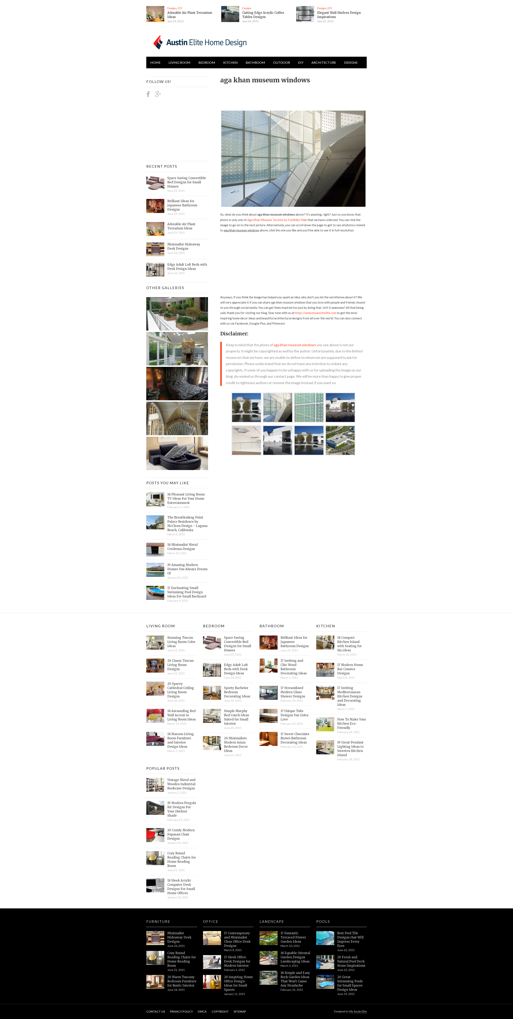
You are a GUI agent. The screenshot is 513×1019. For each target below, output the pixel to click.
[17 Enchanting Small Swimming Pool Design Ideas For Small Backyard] (155, 593)
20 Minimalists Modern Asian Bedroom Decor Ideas (236, 744)
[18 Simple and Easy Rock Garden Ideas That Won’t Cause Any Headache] (269, 978)
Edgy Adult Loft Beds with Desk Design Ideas (187, 267)
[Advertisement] (293, 95)
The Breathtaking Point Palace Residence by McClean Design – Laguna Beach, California (187, 524)
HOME (155, 62)
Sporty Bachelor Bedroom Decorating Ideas (237, 692)
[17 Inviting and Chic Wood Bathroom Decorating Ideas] (269, 666)
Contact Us (155, 1011)
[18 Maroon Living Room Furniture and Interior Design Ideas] (155, 739)
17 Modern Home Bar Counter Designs (350, 669)
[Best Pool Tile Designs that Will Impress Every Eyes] (325, 938)
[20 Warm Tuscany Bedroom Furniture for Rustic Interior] (155, 982)
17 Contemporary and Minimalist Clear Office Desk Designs (237, 939)
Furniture (158, 921)
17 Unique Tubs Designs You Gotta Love (294, 715)
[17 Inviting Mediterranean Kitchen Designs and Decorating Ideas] (325, 693)
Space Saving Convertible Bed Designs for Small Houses (186, 182)
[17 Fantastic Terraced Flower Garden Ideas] (269, 938)
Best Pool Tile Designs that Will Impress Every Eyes (350, 939)
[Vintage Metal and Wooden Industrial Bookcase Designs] (155, 785)
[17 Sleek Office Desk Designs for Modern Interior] (212, 962)
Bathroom (255, 62)
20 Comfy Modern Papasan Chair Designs (181, 834)
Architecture (323, 62)
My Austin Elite (358, 1011)
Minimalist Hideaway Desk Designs (183, 246)
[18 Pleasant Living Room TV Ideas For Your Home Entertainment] (155, 499)
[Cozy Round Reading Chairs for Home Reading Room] (155, 858)
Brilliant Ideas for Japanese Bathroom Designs (182, 205)
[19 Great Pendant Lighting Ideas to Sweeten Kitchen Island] (325, 747)
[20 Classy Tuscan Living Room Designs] (155, 666)
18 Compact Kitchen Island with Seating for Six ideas (349, 644)
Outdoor (281, 62)
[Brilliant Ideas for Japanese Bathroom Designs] (155, 206)
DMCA (202, 1011)
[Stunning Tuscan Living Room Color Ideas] (155, 643)
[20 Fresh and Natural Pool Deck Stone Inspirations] (325, 962)
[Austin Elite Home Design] (199, 42)
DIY (180, 8)
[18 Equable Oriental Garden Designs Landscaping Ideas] (269, 958)
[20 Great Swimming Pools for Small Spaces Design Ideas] (325, 982)
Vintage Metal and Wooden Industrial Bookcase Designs (181, 784)
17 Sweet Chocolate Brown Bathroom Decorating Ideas (295, 738)
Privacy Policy (181, 1011)
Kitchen (230, 62)
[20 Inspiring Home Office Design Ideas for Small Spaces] (212, 982)
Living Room (160, 626)
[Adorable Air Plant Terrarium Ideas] (155, 14)
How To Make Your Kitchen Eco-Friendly (351, 723)
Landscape (272, 921)
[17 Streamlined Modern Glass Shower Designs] (269, 693)
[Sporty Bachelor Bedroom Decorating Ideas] (212, 693)
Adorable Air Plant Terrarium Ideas (181, 226)
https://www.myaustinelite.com (315, 313)
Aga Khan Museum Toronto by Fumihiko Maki (277, 220)
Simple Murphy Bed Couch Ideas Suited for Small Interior (236, 717)
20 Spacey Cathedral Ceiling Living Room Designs (180, 690)
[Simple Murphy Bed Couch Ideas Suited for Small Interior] (212, 716)
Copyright (220, 1011)
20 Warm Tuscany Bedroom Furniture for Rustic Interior (181, 981)
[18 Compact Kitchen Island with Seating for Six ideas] (325, 643)
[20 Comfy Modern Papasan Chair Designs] (155, 835)
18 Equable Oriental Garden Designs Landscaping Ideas (295, 957)
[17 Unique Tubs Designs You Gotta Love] (269, 716)
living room (179, 62)
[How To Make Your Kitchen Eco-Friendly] (325, 724)
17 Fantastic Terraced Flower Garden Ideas (293, 937)
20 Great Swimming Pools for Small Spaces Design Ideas (350, 983)
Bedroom (206, 62)
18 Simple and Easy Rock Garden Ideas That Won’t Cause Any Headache (295, 979)
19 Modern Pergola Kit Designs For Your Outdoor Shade (181, 809)
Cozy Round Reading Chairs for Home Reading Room (181, 859)
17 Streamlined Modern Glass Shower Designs (293, 692)
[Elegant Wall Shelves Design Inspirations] (305, 14)
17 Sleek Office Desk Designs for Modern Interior (237, 961)
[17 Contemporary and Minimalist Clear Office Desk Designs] (212, 938)
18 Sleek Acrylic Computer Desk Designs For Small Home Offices (181, 887)
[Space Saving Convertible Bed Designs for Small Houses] (155, 183)
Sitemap (240, 1011)
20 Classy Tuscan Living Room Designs (180, 665)
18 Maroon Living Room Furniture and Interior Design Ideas (180, 740)
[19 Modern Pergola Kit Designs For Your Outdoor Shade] (155, 808)
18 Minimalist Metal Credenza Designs (182, 547)
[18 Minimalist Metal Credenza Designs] (155, 550)
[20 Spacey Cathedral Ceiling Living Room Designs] (155, 689)
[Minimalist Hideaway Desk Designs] (155, 249)
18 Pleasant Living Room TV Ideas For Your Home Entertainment (186, 498)
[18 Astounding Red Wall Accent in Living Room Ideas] (155, 716)
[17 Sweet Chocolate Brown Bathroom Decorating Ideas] (269, 739)
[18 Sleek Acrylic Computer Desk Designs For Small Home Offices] (155, 885)
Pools (323, 921)
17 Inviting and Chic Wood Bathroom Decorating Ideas (294, 667)
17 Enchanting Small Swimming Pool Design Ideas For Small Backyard (186, 592)
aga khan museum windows (295, 345)
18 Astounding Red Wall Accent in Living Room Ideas (181, 715)
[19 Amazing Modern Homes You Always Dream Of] (155, 570)
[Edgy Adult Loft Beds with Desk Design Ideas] (155, 269)
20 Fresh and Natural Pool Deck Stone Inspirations (351, 961)
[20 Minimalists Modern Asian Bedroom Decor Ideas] (212, 743)
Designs (172, 8)
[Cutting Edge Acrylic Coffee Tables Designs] (230, 14)
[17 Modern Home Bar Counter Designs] (325, 670)
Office (210, 921)
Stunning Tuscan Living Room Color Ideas (181, 642)
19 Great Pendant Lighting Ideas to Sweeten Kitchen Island (350, 749)
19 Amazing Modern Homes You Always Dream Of (187, 569)
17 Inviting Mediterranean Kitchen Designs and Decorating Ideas (349, 696)
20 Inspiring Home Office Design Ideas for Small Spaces (238, 983)
